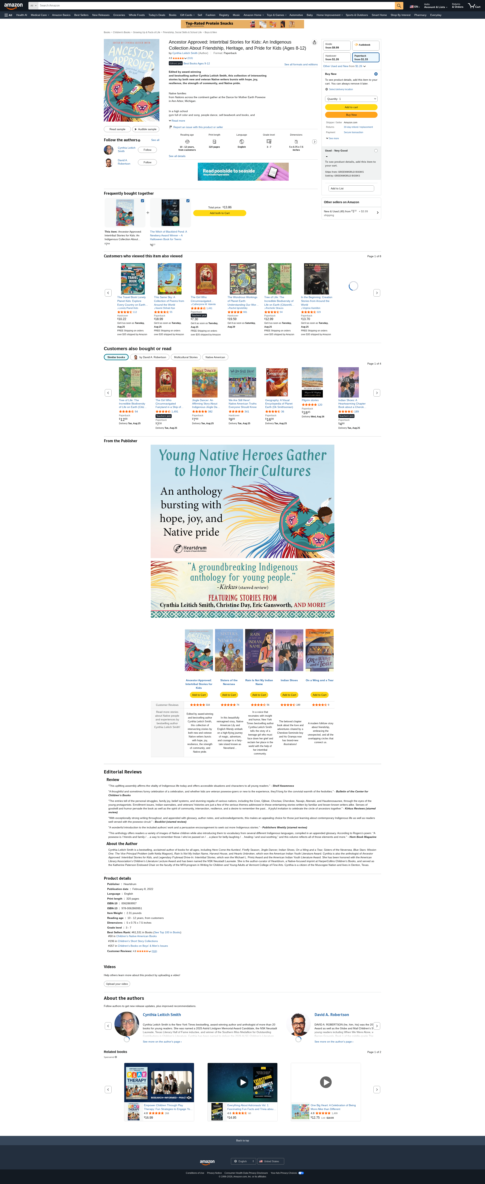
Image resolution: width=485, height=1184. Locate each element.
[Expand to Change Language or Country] (419, 7)
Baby (310, 14)
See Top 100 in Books (167, 932)
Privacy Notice (214, 1173)
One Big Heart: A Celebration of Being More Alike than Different (333, 1107)
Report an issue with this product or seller (198, 127)
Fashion (210, 14)
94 (136, 411)
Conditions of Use (195, 1173)
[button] (8, 15)
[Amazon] (14, 5)
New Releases (101, 14)
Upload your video (117, 983)
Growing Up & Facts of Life (146, 32)
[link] (170, 212)
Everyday (435, 14)
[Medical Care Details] (48, 15)
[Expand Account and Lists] (446, 7)
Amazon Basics (61, 14)
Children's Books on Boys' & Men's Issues (143, 945)
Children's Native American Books (136, 936)
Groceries (119, 14)
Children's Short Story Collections (138, 941)
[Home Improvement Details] (342, 15)
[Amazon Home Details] (263, 15)
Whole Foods (137, 14)
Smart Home (379, 14)
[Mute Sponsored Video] (189, 1097)
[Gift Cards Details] (194, 15)
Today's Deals (157, 14)
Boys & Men (211, 32)
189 (356, 411)
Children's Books (121, 32)
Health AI (21, 14)
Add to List (337, 188)
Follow (147, 149)
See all (155, 139)
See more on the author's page (161, 1041)
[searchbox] (216, 5)
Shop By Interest (401, 14)
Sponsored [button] (109, 1057)
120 (320, 404)
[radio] (336, 45)
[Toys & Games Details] (286, 15)
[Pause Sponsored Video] (189, 1090)
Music (236, 14)
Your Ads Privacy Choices (284, 1173)
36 (282, 411)
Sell (200, 14)
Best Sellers (81, 14)
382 (210, 411)
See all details (177, 156)
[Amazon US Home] (207, 1163)
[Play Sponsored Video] (242, 1082)
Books (172, 14)
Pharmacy (420, 14)
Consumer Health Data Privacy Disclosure (246, 1173)
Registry (224, 14)
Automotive (296, 14)
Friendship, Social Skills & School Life (182, 32)
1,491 (174, 411)
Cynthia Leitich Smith (185, 53)
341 (247, 411)
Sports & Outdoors (357, 14)
